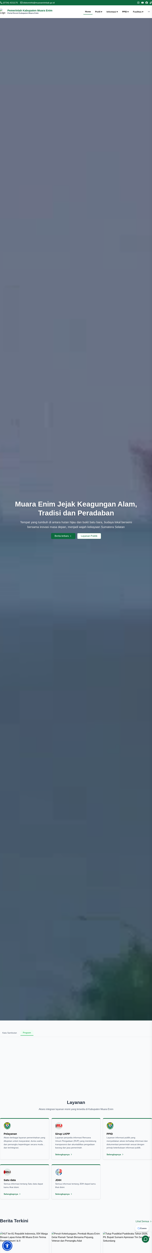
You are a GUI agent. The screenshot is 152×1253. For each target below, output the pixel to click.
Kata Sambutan (9, 1033)
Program (27, 1032)
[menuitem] (88, 12)
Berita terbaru (62, 536)
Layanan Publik (89, 536)
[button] (7, 1245)
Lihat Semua (142, 1221)
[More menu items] (149, 11)
